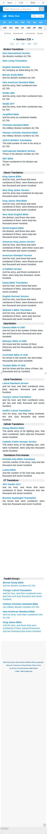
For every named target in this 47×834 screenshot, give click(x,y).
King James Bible (12, 176)
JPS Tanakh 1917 (12, 484)
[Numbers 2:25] (3, 379)
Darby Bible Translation (15, 282)
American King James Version (19, 242)
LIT (17, 44)
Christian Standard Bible (16, 125)
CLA (12, 44)
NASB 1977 (9, 103)
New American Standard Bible (18, 82)
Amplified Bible (11, 114)
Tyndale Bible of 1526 (14, 365)
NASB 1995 (9, 93)
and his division (10, 585)
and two (7, 631)
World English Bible (13, 228)
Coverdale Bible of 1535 (15, 355)
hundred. (7, 599)
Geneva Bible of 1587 (14, 327)
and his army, (9, 614)
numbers (23, 585)
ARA (29, 44)
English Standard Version (16, 67)
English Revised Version (16, 296)
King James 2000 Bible (15, 201)
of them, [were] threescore (27, 628)
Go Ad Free (4, 828)
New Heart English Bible (15, 214)
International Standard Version (19, 151)
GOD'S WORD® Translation (17, 140)
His (4, 607)
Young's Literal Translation (17, 397)
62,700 (31, 585)
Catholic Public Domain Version (19, 441)
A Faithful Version (12, 269)
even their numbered (27, 614)
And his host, (9, 625)
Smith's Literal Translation (17, 410)
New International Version (16, 53)
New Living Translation (15, 61)
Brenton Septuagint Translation (19, 498)
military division (14, 607)
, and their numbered (25, 593)
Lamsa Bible (9, 470)
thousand (26, 596)
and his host (9, 593)
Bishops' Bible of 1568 (14, 341)
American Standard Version (17, 255)
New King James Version (16, 190)
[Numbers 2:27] (44, 379)
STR (35, 44)
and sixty (16, 596)
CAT (23, 44)
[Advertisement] (23, 556)
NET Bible (8, 158)
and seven (36, 596)
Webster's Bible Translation (17, 310)
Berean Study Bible (13, 75)
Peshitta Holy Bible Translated (19, 459)
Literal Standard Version (15, 383)
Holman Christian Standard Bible (20, 132)
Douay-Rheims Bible (13, 428)
